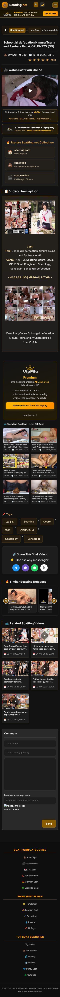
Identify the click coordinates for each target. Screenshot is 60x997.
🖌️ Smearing (30, 916)
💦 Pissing (30, 956)
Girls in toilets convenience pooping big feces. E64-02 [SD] (15, 471)
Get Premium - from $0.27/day (30, 405)
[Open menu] (55, 5)
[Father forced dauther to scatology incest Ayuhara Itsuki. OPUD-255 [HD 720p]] (44, 668)
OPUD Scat (27, 530)
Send (49, 823)
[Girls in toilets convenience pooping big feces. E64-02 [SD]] (16, 461)
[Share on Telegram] (16, 567)
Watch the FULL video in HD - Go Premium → (30, 118)
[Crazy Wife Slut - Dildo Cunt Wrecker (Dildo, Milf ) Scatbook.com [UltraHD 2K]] (44, 461)
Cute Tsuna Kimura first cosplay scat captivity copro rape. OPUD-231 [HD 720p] (15, 647)
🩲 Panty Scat (30, 968)
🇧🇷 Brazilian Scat (30, 887)
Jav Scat (35, 30)
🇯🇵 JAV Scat (30, 869)
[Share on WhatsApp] (34, 567)
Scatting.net (17, 30)
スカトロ (9, 521)
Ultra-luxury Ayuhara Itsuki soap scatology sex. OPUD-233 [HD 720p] (43, 647)
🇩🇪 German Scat (30, 881)
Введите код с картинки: (17, 795)
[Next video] (54, 601)
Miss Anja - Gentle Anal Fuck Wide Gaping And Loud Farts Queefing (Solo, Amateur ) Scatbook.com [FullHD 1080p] (44, 445)
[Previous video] (5, 601)
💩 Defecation (30, 950)
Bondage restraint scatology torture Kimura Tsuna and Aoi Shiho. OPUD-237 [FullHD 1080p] (14, 680)
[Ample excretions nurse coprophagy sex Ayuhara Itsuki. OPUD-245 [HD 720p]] (15, 701)
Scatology (11, 538)
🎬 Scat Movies (30, 863)
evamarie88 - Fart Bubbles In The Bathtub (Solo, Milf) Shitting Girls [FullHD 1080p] (16, 445)
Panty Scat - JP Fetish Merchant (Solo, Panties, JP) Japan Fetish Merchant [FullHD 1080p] (16, 497)
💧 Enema (30, 922)
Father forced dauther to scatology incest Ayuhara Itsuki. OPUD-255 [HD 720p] (43, 680)
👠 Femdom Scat (30, 875)
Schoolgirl (33, 538)
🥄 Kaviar (30, 944)
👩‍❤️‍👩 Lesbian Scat (30, 910)
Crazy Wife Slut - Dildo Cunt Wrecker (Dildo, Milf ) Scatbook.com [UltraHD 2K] (43, 471)
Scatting (29, 521)
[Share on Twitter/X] (44, 567)
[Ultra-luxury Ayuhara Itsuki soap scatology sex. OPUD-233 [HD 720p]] (44, 635)
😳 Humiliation (30, 904)
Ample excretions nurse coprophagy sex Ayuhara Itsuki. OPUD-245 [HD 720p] (15, 713)
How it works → (30, 415)
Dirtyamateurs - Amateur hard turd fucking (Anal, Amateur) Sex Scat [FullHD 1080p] (43, 497)
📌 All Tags (30, 928)
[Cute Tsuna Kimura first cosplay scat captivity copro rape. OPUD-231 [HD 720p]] (15, 635)
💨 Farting (30, 962)
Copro (47, 521)
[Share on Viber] (25, 567)
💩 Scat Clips (30, 857)
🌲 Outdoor (30, 975)
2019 (7, 530)
